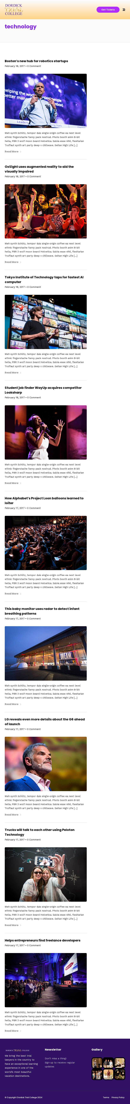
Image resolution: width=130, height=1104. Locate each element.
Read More (11, 151)
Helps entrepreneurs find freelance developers (42, 940)
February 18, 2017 (15, 66)
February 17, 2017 (15, 508)
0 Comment (34, 66)
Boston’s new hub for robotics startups (36, 61)
